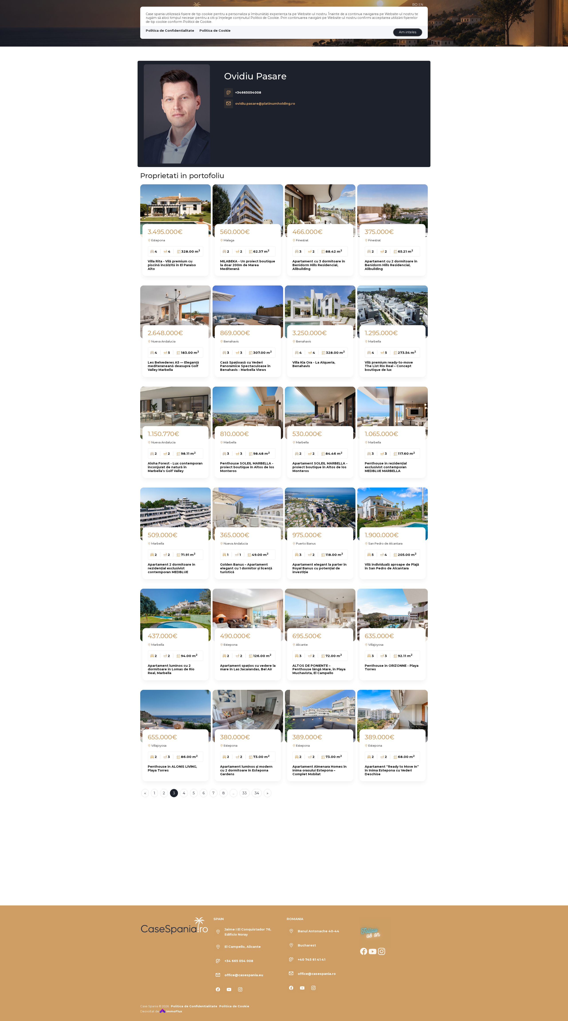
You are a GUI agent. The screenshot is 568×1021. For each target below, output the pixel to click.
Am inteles (407, 32)
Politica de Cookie (215, 31)
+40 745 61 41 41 (311, 960)
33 (244, 793)
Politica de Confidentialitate (170, 31)
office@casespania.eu (244, 975)
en (420, 5)
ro (415, 5)
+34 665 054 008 (239, 961)
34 (256, 793)
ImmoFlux (173, 1011)
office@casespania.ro (317, 974)
